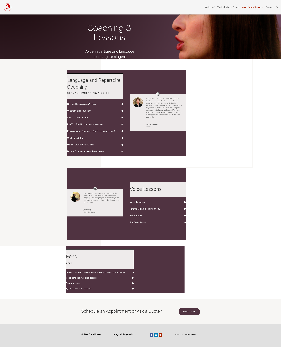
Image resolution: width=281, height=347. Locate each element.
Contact (269, 7)
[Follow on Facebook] (151, 335)
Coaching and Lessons (252, 7)
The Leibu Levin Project (228, 7)
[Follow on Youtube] (160, 335)
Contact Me (189, 312)
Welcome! (210, 7)
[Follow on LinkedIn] (156, 335)
